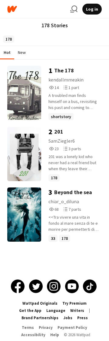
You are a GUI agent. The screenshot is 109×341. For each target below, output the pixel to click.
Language (55, 310)
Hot (7, 52)
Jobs (67, 317)
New (22, 52)
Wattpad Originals (40, 303)
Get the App (30, 310)
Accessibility (33, 334)
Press (82, 317)
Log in (92, 9)
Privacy (46, 327)
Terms (28, 327)
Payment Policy (72, 327)
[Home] (36, 9)
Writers (77, 310)
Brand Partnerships (39, 317)
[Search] (74, 9)
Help (54, 334)
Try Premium (74, 303)
